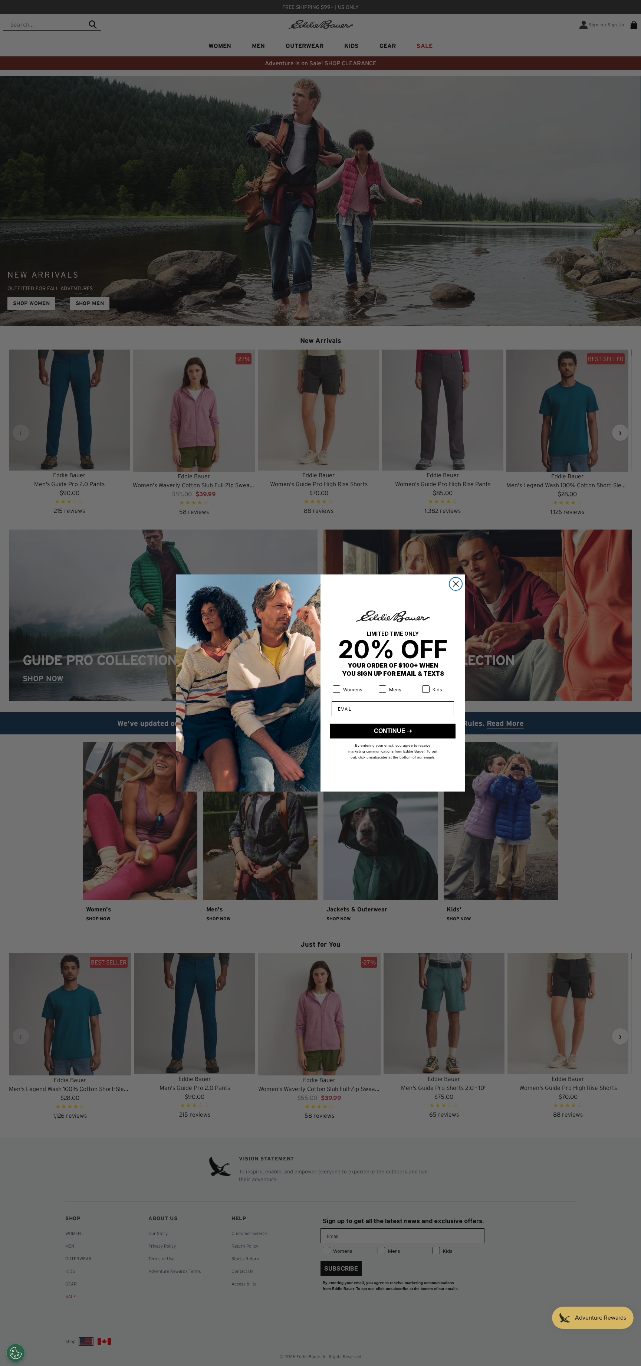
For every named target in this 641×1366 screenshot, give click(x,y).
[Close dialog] (455, 583)
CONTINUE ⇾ (393, 731)
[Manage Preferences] (15, 1353)
